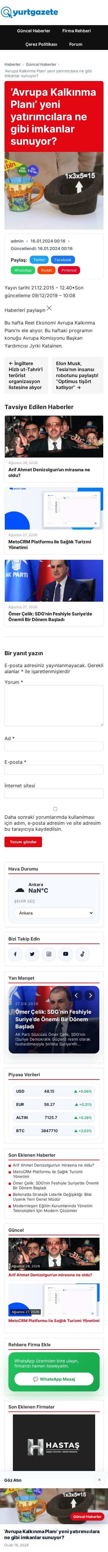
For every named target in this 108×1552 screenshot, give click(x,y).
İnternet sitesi (19, 786)
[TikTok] (82, 954)
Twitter (39, 259)
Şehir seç (24, 901)
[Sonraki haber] (90, 995)
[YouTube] (66, 954)
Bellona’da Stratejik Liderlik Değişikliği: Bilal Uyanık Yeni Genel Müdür (52, 1197)
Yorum (13, 682)
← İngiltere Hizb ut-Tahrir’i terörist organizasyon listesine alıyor (26, 375)
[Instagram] (49, 954)
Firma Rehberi (76, 30)
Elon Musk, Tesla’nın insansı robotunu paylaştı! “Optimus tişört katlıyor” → (77, 375)
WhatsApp (23, 270)
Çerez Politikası (41, 44)
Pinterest (69, 270)
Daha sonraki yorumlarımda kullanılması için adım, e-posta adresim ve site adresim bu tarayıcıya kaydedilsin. (52, 823)
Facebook (63, 259)
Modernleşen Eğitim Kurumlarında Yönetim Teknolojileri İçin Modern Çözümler (52, 1208)
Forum (75, 44)
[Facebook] (15, 954)
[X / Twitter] (32, 954)
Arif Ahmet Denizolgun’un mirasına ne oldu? (53, 1165)
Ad (9, 738)
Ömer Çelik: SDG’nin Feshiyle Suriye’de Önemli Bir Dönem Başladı (56, 1185)
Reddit (46, 270)
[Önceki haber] (77, 995)
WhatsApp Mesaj (54, 1379)
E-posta (15, 762)
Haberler (12, 64)
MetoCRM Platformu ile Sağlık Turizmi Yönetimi (47, 1174)
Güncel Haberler (33, 30)
